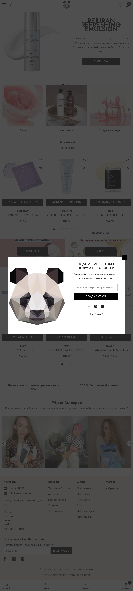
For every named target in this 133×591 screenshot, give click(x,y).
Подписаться (96, 296)
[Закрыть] (124, 257)
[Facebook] (88, 306)
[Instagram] (95, 306)
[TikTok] (102, 306)
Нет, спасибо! (97, 314)
